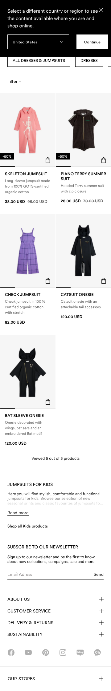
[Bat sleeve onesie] (28, 430)
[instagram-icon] (63, 652)
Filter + (14, 81)
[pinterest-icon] (45, 652)
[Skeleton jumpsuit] (28, 188)
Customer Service (29, 611)
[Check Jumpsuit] (28, 309)
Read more (18, 512)
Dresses (89, 61)
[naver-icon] (80, 652)
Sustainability (25, 634)
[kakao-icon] (97, 652)
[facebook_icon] (11, 652)
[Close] (101, 9)
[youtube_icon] (28, 652)
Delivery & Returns (30, 622)
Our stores (21, 678)
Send (99, 574)
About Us (18, 599)
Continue (92, 42)
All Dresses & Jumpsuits (39, 61)
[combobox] (38, 41)
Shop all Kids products (27, 526)
